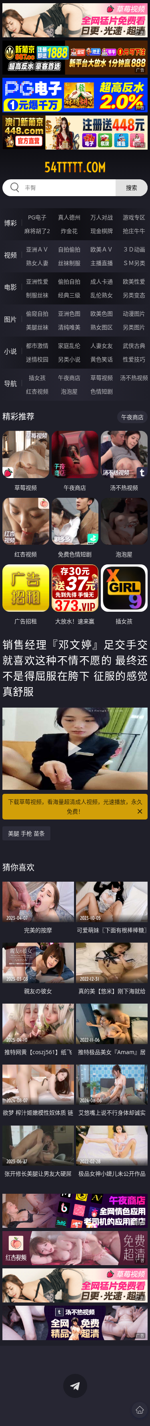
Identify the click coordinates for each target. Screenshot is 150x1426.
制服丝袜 (37, 295)
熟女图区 (101, 327)
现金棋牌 (101, 231)
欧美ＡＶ (101, 249)
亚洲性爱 (37, 281)
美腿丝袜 (37, 327)
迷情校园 (37, 359)
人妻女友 (101, 345)
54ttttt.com (75, 167)
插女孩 (37, 377)
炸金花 (69, 231)
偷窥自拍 (37, 313)
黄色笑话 (101, 359)
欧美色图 (101, 313)
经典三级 (69, 295)
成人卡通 (101, 281)
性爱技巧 (134, 359)
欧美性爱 (134, 281)
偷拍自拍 (69, 281)
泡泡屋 (69, 391)
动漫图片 (134, 313)
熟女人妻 (37, 263)
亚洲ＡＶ (37, 249)
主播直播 (101, 263)
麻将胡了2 (37, 231)
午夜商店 (69, 377)
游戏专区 (134, 217)
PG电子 (37, 217)
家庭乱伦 (69, 345)
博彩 (10, 223)
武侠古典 (134, 345)
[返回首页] (140, 1410)
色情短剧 (101, 391)
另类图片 (134, 327)
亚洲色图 (69, 313)
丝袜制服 (69, 263)
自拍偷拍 (69, 249)
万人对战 (101, 217)
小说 (10, 351)
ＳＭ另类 (134, 263)
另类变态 (134, 295)
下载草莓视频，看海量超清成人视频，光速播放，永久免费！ (75, 806)
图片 (10, 319)
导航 (10, 383)
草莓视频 (101, 377)
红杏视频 (37, 391)
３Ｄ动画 (134, 249)
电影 (10, 287)
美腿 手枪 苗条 (26, 833)
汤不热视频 (134, 377)
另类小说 (69, 359)
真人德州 (69, 217)
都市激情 (37, 345)
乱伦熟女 (101, 295)
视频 (10, 255)
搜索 (131, 187)
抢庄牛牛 (134, 231)
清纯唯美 (69, 327)
